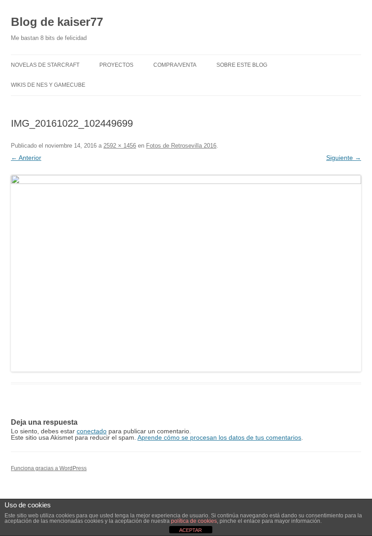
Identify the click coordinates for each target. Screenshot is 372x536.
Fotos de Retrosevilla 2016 (181, 145)
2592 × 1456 (119, 145)
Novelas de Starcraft (45, 65)
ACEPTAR (190, 530)
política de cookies (194, 521)
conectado (92, 431)
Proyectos (116, 65)
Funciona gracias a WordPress (49, 468)
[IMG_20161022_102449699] (186, 273)
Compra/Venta (174, 65)
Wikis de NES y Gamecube (48, 85)
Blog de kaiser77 (57, 22)
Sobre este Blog (241, 65)
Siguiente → (343, 157)
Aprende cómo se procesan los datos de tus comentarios (219, 437)
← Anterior (26, 157)
